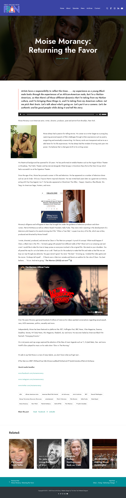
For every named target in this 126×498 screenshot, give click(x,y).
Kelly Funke (84, 399)
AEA (20, 394)
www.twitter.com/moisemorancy (29, 385)
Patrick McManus (46, 404)
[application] (63, 114)
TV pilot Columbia (81, 404)
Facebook (41, 412)
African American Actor (31, 394)
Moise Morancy (23, 404)
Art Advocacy (65, 394)
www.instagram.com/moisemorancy (31, 379)
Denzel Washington (96, 394)
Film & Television (62, 399)
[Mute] (100, 114)
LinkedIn (52, 412)
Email (35, 412)
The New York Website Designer (79, 491)
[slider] (104, 114)
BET (86, 394)
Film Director (73, 399)
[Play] (20, 114)
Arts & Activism (77, 394)
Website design (65, 491)
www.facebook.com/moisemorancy (30, 373)
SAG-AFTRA (57, 404)
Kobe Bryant (94, 399)
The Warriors (69, 404)
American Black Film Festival (50, 394)
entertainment (49, 399)
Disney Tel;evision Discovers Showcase (30, 399)
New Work (35, 404)
